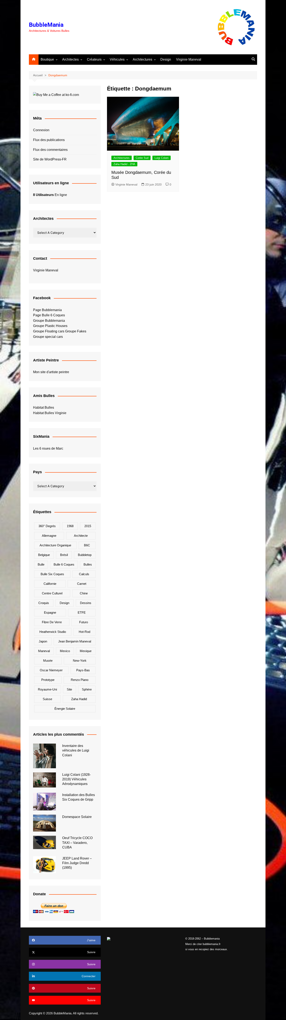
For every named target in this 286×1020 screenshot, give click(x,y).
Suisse (47, 699)
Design (165, 59)
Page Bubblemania (47, 310)
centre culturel (52, 593)
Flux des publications (49, 140)
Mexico (65, 651)
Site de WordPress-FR (50, 159)
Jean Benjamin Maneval (74, 641)
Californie (50, 583)
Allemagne (49, 535)
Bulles (88, 564)
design (64, 603)
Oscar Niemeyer (51, 670)
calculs (84, 574)
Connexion (41, 130)
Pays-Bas (83, 670)
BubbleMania (46, 24)
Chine (84, 593)
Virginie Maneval (188, 59)
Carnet (81, 583)
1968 (70, 526)
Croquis (43, 603)
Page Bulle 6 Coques (49, 315)
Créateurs (94, 59)
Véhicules (117, 59)
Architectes (70, 59)
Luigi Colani (162, 157)
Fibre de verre (52, 622)
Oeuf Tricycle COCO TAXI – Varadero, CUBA (77, 842)
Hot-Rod (84, 631)
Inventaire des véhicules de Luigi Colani (75, 750)
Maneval (44, 651)
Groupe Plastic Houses (50, 326)
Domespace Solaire (77, 817)
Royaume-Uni (47, 689)
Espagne (50, 612)
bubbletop (84, 555)
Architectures (142, 59)
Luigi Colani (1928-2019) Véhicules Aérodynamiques (76, 779)
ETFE (82, 612)
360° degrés (47, 526)
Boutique (47, 59)
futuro (83, 622)
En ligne (50, 195)
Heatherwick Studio (52, 631)
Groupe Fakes (75, 331)
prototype (47, 680)
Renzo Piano (79, 680)
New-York (79, 660)
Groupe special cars (48, 336)
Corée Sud (142, 157)
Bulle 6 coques (64, 564)
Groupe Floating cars (48, 331)
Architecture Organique (55, 545)
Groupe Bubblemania (49, 320)
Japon (43, 641)
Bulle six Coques (52, 574)
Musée (48, 660)
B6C (87, 545)
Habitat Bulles (43, 407)
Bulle (41, 564)
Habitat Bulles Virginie (49, 413)
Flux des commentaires (50, 149)
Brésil (64, 555)
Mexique (85, 651)
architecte (81, 535)
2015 (87, 526)
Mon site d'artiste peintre (51, 372)
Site (69, 689)
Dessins (85, 603)
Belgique (44, 555)
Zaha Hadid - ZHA (124, 164)
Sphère (87, 689)
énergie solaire (64, 708)
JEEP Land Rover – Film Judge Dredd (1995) (77, 863)
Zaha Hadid (79, 699)
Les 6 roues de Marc (48, 448)
